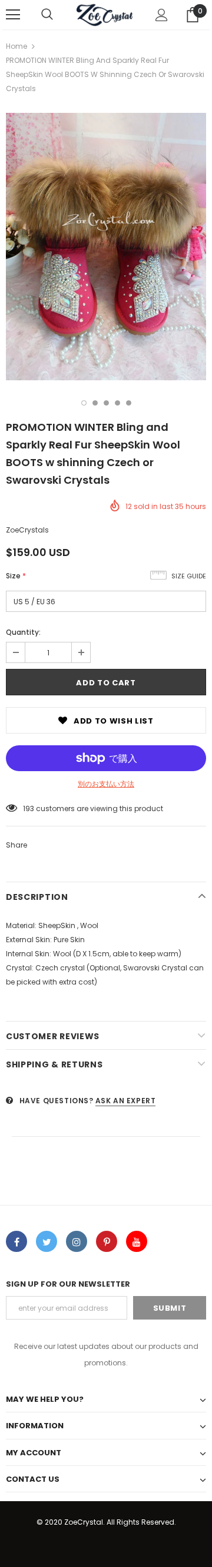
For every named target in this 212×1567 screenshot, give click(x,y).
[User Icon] (161, 15)
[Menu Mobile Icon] (13, 15)
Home (16, 46)
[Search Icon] (47, 15)
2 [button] (95, 403)
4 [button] (117, 403)
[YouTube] (136, 1241)
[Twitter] (46, 1241)
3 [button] (106, 403)
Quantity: (23, 632)
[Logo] (104, 15)
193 (28, 808)
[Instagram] (76, 1241)
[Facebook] (16, 1241)
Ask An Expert (125, 1101)
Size (16, 576)
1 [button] (84, 403)
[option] (106, 246)
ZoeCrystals (27, 530)
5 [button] (128, 403)
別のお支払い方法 (106, 784)
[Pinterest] (106, 1241)
